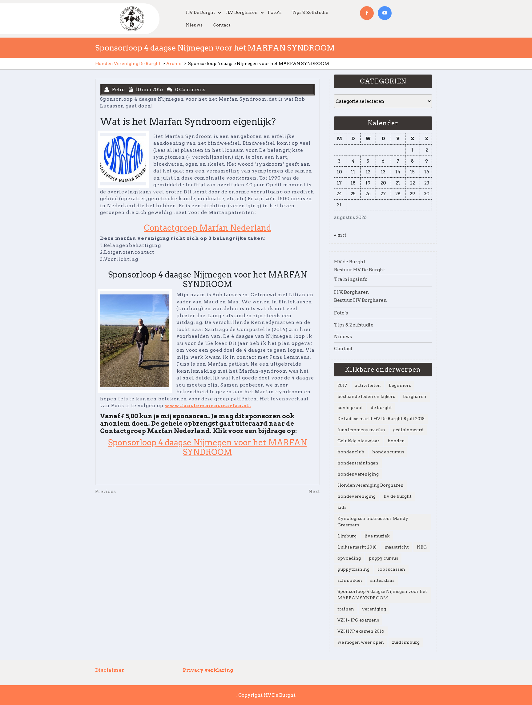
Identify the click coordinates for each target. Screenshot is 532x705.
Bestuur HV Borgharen (360, 300)
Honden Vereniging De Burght (128, 63)
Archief (174, 63)
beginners (400, 385)
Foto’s (274, 12)
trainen (345, 608)
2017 (342, 385)
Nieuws (194, 24)
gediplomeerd (408, 429)
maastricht (397, 547)
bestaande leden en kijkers (366, 396)
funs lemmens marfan (361, 429)
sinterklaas (382, 580)
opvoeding (349, 558)
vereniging (374, 608)
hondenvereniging (358, 474)
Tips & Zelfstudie (310, 12)
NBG (422, 547)
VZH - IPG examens (358, 620)
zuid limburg (406, 642)
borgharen (414, 396)
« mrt (340, 235)
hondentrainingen (357, 462)
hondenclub (350, 451)
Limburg (347, 535)
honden (396, 440)
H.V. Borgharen (241, 12)
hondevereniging (356, 496)
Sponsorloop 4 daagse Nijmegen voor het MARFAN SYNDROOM (207, 447)
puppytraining (353, 569)
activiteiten (368, 385)
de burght (381, 407)
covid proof (350, 407)
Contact (222, 24)
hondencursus (388, 451)
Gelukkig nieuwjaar (358, 440)
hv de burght (398, 496)
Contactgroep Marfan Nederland (207, 228)
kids (341, 507)
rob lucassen (391, 569)
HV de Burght (200, 12)
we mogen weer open (360, 642)
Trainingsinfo (351, 279)
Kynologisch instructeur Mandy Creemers (372, 521)
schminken (349, 580)
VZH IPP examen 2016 (360, 631)
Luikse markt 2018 (357, 547)
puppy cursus (383, 558)
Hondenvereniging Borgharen (370, 485)
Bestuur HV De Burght (359, 270)
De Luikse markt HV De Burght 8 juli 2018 (381, 418)
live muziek (377, 535)
